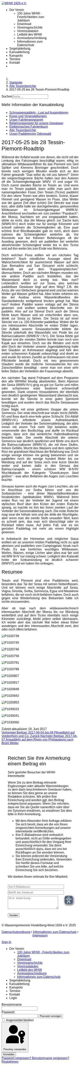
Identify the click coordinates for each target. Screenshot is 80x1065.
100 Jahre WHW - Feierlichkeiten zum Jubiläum (30, 17)
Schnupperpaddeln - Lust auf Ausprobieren (38, 112)
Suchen (7, 96)
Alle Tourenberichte (22, 130)
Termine (14, 59)
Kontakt (14, 62)
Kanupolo (16, 55)
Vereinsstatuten (27, 31)
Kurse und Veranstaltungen (28, 116)
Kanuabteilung (19, 52)
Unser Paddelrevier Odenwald (30, 133)
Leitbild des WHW (29, 34)
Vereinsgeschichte (30, 27)
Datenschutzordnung (16, 932)
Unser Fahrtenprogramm (26, 119)
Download (24, 24)
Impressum (40, 935)
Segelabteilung (19, 48)
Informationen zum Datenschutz (30, 43)
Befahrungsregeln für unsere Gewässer (36, 123)
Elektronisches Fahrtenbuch (28, 126)
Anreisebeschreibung (32, 38)
